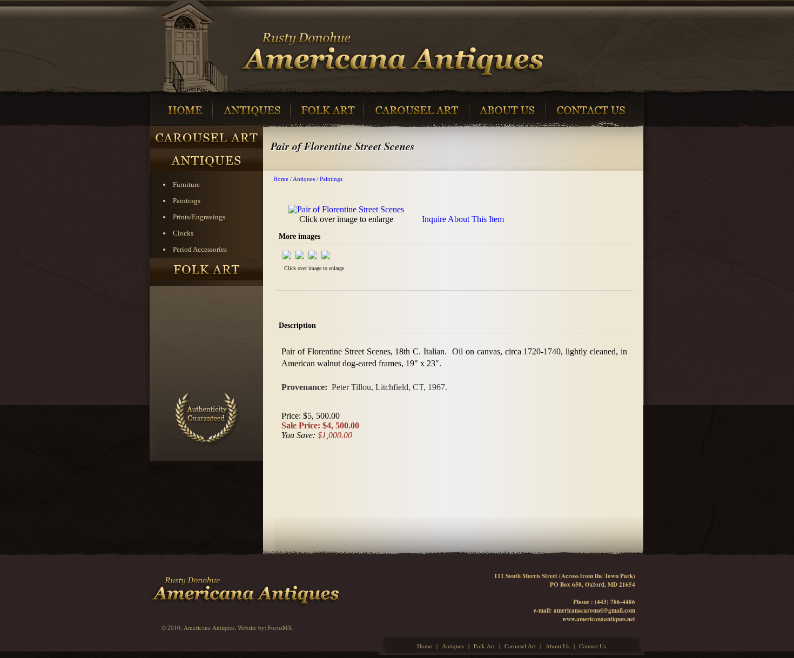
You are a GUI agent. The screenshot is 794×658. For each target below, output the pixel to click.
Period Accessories (200, 249)
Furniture (186, 184)
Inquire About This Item (463, 219)
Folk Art (484, 646)
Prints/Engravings (199, 217)
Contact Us (592, 646)
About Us (557, 646)
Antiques (304, 179)
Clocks (183, 233)
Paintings (186, 201)
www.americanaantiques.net (598, 619)
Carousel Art (520, 646)
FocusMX (280, 627)
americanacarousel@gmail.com (594, 610)
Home (280, 179)
